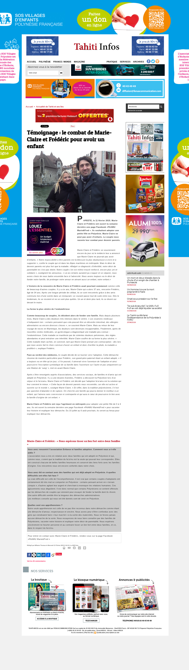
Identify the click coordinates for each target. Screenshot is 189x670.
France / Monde (62, 62)
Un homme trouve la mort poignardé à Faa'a (140, 290)
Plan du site (88, 632)
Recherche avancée (135, 110)
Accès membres (77, 632)
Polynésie (45, 62)
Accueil (31, 62)
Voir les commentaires (36, 561)
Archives (138, 62)
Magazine (79, 62)
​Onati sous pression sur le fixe (142, 299)
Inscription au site (112, 632)
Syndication (101, 632)
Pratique (112, 62)
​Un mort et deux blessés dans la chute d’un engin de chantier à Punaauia (143, 280)
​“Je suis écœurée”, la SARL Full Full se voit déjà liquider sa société (144, 307)
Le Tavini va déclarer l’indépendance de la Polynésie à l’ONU (144, 317)
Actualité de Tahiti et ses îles (50, 106)
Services (125, 62)
